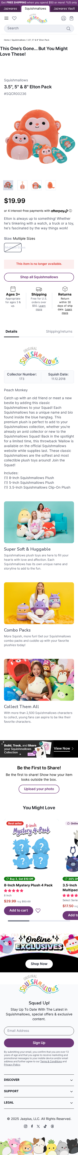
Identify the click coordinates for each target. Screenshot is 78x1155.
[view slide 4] (51, 185)
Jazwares (10, 8)
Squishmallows (18, 40)
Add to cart (18, 910)
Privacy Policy (12, 1065)
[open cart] (70, 18)
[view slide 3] (37, 185)
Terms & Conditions (51, 1061)
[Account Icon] (62, 18)
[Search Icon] (68, 28)
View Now (62, 748)
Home (7, 40)
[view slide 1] (8, 185)
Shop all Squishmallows (39, 277)
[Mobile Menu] (6, 18)
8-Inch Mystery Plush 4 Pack (28, 885)
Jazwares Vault (64, 8)
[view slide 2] (22, 185)
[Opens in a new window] (25, 1126)
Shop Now (39, 964)
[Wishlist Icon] (14, 18)
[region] (39, 64)
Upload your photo (39, 789)
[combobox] (39, 28)
